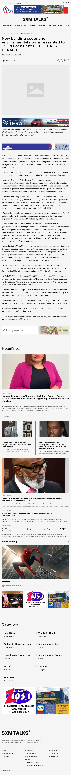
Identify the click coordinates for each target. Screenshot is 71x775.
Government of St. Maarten (34, 765)
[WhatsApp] (68, 2)
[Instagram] (66, 2)
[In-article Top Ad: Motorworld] (35, 122)
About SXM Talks (11, 2)
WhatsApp (52, 756)
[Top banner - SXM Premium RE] (35, 9)
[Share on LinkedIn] (68, 60)
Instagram (52, 753)
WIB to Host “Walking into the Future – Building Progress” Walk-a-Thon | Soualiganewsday (29, 514)
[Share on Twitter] (65, 60)
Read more (8, 416)
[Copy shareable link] (58, 60)
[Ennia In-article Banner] (35, 330)
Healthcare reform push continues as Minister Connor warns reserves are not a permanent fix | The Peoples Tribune (32, 499)
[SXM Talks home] (35, 19)
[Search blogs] (61, 2)
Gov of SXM (41, 25)
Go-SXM (67, 25)
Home (3, 33)
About (4, 751)
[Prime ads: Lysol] (12, 599)
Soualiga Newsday (21, 25)
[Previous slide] (65, 542)
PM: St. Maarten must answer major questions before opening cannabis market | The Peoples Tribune (34, 530)
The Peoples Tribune (55, 25)
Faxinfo (32, 25)
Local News (17, 55)
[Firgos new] (58, 599)
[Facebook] (64, 2)
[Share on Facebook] (62, 60)
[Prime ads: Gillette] (35, 599)
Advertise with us (7, 753)
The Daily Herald (6, 25)
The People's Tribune (32, 762)
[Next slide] (68, 542)
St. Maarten (5, 756)
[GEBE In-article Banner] (35, 147)
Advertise (4, 2)
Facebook (52, 751)
